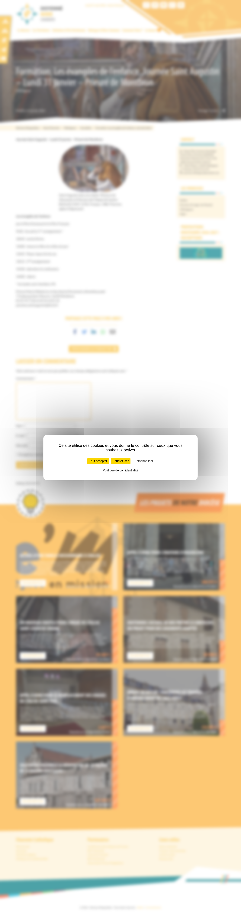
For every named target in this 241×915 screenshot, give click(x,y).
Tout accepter (98, 461)
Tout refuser (121, 461)
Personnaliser (143, 461)
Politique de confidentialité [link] (120, 470)
